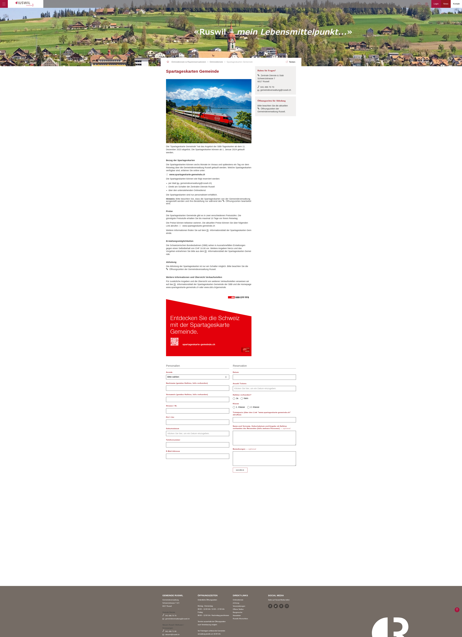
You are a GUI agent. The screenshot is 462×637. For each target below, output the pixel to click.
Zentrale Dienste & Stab (272, 75)
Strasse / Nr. (171, 406)
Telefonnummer (173, 440)
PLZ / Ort (170, 417)
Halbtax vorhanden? (242, 395)
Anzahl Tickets (240, 383)
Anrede (169, 372)
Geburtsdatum (172, 428)
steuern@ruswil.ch (172, 634)
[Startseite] (25, 4)
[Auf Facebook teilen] (270, 606)
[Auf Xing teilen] (281, 606)
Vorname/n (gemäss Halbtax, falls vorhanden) (187, 394)
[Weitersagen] (287, 606)
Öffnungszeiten (233, 201)
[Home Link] (168, 61)
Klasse (236, 404)
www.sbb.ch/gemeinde (215, 287)
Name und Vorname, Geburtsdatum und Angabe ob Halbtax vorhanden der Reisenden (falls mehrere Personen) (262, 427)
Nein (246, 398)
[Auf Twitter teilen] (276, 606)
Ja (237, 398)
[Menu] (4, 4)
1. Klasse (240, 407)
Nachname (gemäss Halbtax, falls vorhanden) (187, 383)
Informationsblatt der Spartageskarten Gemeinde (200, 284)
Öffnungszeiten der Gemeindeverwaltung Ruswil (192, 269)
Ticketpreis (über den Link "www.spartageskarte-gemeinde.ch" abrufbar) (262, 413)
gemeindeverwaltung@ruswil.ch (195, 183)
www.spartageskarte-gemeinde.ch (187, 174)
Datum (236, 372)
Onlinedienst (200, 190)
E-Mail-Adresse (173, 451)
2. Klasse (254, 407)
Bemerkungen (244, 449)
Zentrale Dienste (168, 612)
